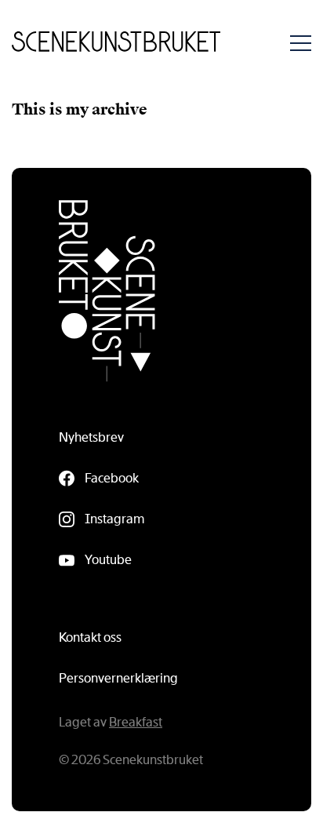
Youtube (108, 560)
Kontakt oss (90, 637)
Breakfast (135, 722)
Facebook (112, 478)
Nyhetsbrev (91, 437)
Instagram (114, 519)
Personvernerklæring (118, 678)
